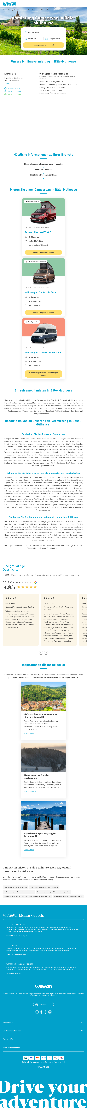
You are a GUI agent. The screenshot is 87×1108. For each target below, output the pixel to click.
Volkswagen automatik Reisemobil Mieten (68, 896)
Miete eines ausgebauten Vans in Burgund (44, 887)
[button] (41, 652)
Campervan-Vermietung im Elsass (15, 887)
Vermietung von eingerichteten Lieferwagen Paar (53, 892)
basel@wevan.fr (14, 88)
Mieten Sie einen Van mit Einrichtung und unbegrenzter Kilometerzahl (27, 896)
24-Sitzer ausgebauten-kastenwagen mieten (19, 892)
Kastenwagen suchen (42, 45)
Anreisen (8, 83)
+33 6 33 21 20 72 (14, 91)
